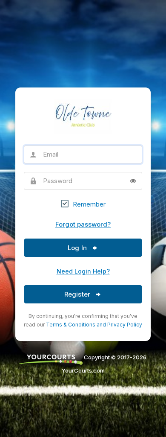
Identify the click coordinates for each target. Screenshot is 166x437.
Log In (78, 248)
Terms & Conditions (70, 324)
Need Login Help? (83, 271)
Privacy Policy (124, 324)
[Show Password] (133, 181)
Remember (89, 204)
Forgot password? (83, 224)
